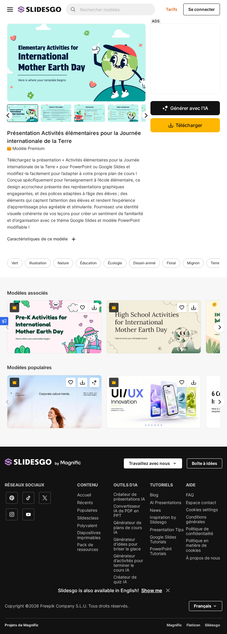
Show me (151, 590)
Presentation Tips (167, 529)
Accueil (84, 495)
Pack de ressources (87, 547)
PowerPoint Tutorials (161, 551)
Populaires (87, 510)
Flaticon (193, 625)
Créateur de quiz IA (125, 579)
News (155, 510)
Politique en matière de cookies (197, 545)
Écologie (115, 263)
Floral (171, 263)
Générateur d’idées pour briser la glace (127, 544)
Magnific (174, 625)
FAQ (190, 495)
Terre (215, 263)
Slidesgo (212, 625)
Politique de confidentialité (199, 531)
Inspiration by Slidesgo (163, 519)
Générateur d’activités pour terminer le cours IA (128, 563)
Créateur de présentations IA (129, 496)
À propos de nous (203, 558)
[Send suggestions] (4, 321)
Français (202, 605)
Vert (15, 263)
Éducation (88, 263)
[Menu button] (10, 9)
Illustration (37, 263)
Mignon (193, 263)
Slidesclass (87, 518)
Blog (154, 495)
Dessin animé (144, 263)
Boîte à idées (204, 463)
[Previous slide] (7, 327)
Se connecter (201, 9)
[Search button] (73, 9)
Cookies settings (202, 509)
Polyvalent (87, 525)
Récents (85, 502)
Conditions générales (196, 519)
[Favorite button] (120, 33)
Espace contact (201, 502)
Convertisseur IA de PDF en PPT (127, 511)
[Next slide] (137, 62)
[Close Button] (168, 590)
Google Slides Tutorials (163, 539)
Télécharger (189, 125)
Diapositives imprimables (88, 535)
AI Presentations (165, 502)
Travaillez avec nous (149, 463)
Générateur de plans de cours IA (128, 527)
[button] (146, 115)
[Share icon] (136, 33)
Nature (63, 263)
